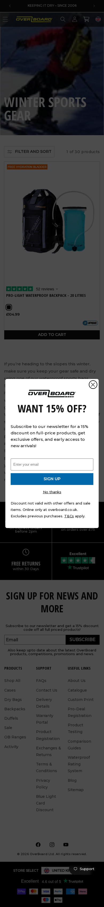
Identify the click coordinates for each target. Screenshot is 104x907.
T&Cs (69, 516)
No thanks (52, 492)
